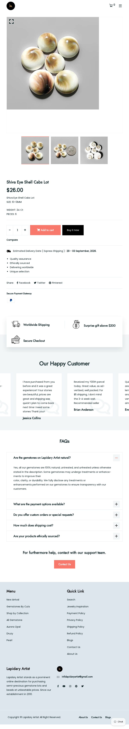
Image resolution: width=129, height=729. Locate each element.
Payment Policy (76, 613)
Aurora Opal (13, 626)
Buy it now (73, 230)
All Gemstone (14, 620)
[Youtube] (64, 686)
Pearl (9, 640)
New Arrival (13, 599)
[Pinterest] (76, 686)
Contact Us (64, 564)
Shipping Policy (75, 626)
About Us (72, 654)
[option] (64, 63)
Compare (12, 240)
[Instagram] (70, 686)
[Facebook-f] (58, 686)
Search (71, 599)
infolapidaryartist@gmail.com (77, 676)
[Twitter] (82, 686)
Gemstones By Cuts (18, 606)
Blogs (70, 640)
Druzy (10, 633)
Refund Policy (75, 633)
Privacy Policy (75, 620)
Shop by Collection (18, 613)
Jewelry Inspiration (78, 606)
